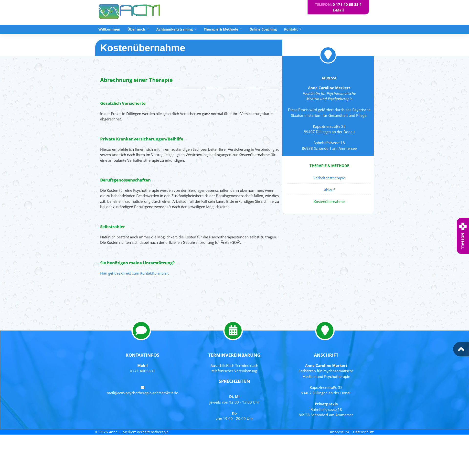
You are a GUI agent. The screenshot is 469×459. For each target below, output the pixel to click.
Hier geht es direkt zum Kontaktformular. (134, 273)
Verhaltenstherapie (329, 177)
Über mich (137, 29)
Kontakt (291, 29)
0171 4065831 (142, 370)
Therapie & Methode (221, 29)
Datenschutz (363, 431)
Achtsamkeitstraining (175, 29)
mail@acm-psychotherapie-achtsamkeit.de (142, 392)
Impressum (339, 431)
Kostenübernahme (329, 201)
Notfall (462, 241)
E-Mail (338, 10)
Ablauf (329, 189)
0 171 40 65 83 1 (347, 4)
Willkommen (109, 29)
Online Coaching (263, 29)
